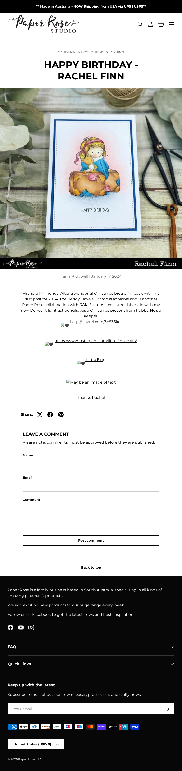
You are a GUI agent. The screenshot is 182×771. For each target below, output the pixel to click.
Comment (31, 500)
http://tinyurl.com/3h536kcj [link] (95, 322)
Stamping (115, 52)
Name (28, 455)
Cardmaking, (70, 52)
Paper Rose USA (29, 759)
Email (27, 477)
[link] (94, 359)
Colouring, (94, 52)
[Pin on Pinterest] (60, 414)
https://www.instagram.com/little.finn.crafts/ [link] (96, 340)
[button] (161, 24)
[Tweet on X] (40, 414)
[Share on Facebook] (50, 414)
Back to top (91, 567)
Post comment (91, 540)
